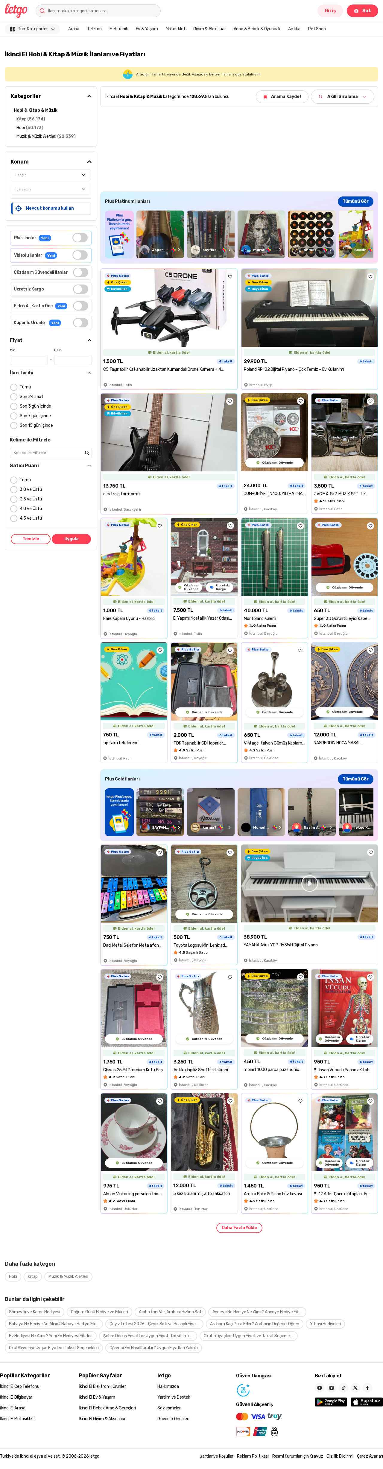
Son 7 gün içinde (35, 415)
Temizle (30, 538)
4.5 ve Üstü (31, 518)
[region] (239, 234)
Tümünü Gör (356, 201)
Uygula (71, 538)
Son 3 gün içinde (35, 406)
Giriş (330, 10)
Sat (366, 10)
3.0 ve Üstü (31, 489)
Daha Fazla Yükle (239, 1227)
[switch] (80, 237)
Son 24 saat (31, 396)
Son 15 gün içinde (36, 425)
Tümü (25, 387)
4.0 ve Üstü (31, 508)
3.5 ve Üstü (31, 499)
